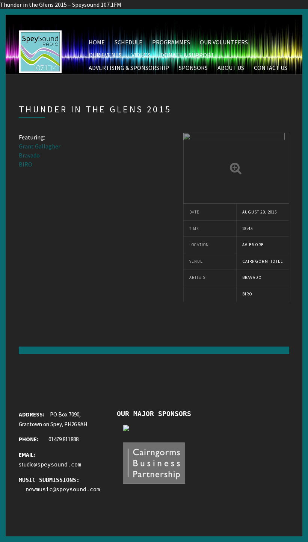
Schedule (128, 42)
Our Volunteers (224, 42)
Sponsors (193, 67)
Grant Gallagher (39, 146)
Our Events (105, 55)
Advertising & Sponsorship (129, 67)
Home (97, 42)
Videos (141, 55)
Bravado (29, 155)
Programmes (171, 42)
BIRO (25, 164)
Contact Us (270, 67)
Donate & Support (187, 55)
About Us (230, 67)
